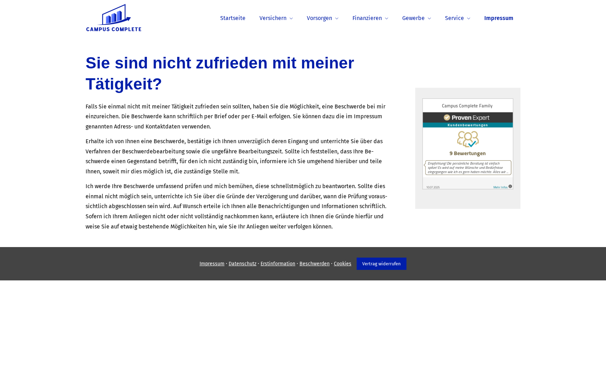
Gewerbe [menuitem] (413, 18)
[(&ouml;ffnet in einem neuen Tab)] (467, 187)
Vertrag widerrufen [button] (381, 263)
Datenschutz (242, 264)
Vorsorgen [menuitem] (319, 18)
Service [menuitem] (454, 18)
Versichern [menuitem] (273, 18)
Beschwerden (314, 264)
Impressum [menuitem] (498, 18)
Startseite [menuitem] (232, 18)
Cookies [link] (342, 264)
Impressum (212, 264)
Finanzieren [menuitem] (367, 18)
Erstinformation (278, 264)
